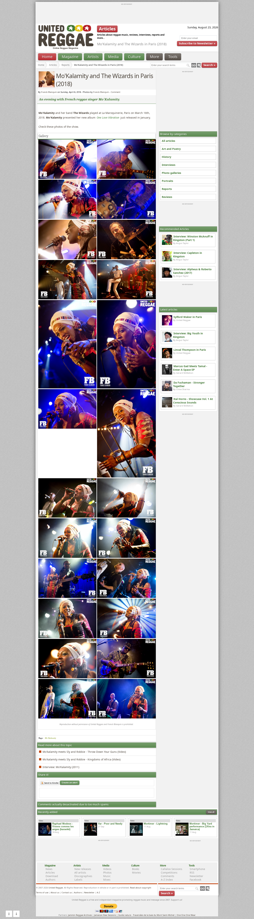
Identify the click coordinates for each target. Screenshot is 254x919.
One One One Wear (186, 915)
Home (47, 56)
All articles (168, 141)
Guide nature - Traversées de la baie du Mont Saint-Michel (146, 915)
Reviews (167, 197)
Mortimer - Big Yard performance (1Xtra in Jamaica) (201, 826)
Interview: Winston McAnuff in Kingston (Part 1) (193, 238)
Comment (115, 92)
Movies (136, 872)
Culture (134, 56)
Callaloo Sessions (171, 869)
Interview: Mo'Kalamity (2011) (61, 767)
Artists (93, 56)
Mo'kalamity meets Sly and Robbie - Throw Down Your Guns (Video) (84, 752)
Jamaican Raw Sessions (105, 915)
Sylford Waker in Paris (187, 317)
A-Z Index (167, 879)
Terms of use (42, 892)
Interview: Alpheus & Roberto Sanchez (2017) (192, 271)
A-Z (98, 892)
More (154, 56)
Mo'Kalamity (50, 738)
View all (211, 812)
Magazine (70, 56)
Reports (167, 189)
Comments (167, 876)
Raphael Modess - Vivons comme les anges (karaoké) (63, 826)
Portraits (167, 181)
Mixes (106, 879)
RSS (192, 872)
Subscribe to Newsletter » (197, 43)
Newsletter (196, 876)
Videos (107, 869)
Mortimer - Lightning (156, 823)
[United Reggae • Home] (66, 45)
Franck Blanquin (101, 92)
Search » (209, 65)
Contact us (67, 892)
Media (113, 56)
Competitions (169, 872)
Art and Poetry (171, 149)
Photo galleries (171, 173)
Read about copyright (140, 887)
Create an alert (70, 782)
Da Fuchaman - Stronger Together (189, 384)
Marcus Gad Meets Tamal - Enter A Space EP (190, 367)
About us (55, 892)
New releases (82, 869)
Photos (107, 872)
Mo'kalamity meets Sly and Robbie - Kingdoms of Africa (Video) (81, 759)
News (49, 869)
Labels (78, 879)
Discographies (83, 876)
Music (107, 876)
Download (52, 876)
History (166, 157)
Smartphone (197, 869)
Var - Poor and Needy (110, 823)
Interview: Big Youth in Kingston (188, 335)
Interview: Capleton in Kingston (187, 254)
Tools (172, 56)
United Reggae (56, 887)
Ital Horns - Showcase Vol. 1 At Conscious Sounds (193, 400)
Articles (53, 65)
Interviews (168, 165)
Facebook (195, 879)
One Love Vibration (108, 117)
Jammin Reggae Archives (80, 915)
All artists (80, 872)
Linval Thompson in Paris (189, 349)
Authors (50, 879)
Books (135, 869)
